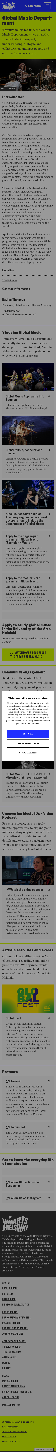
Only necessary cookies (28, 743)
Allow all (28, 733)
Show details (28, 753)
